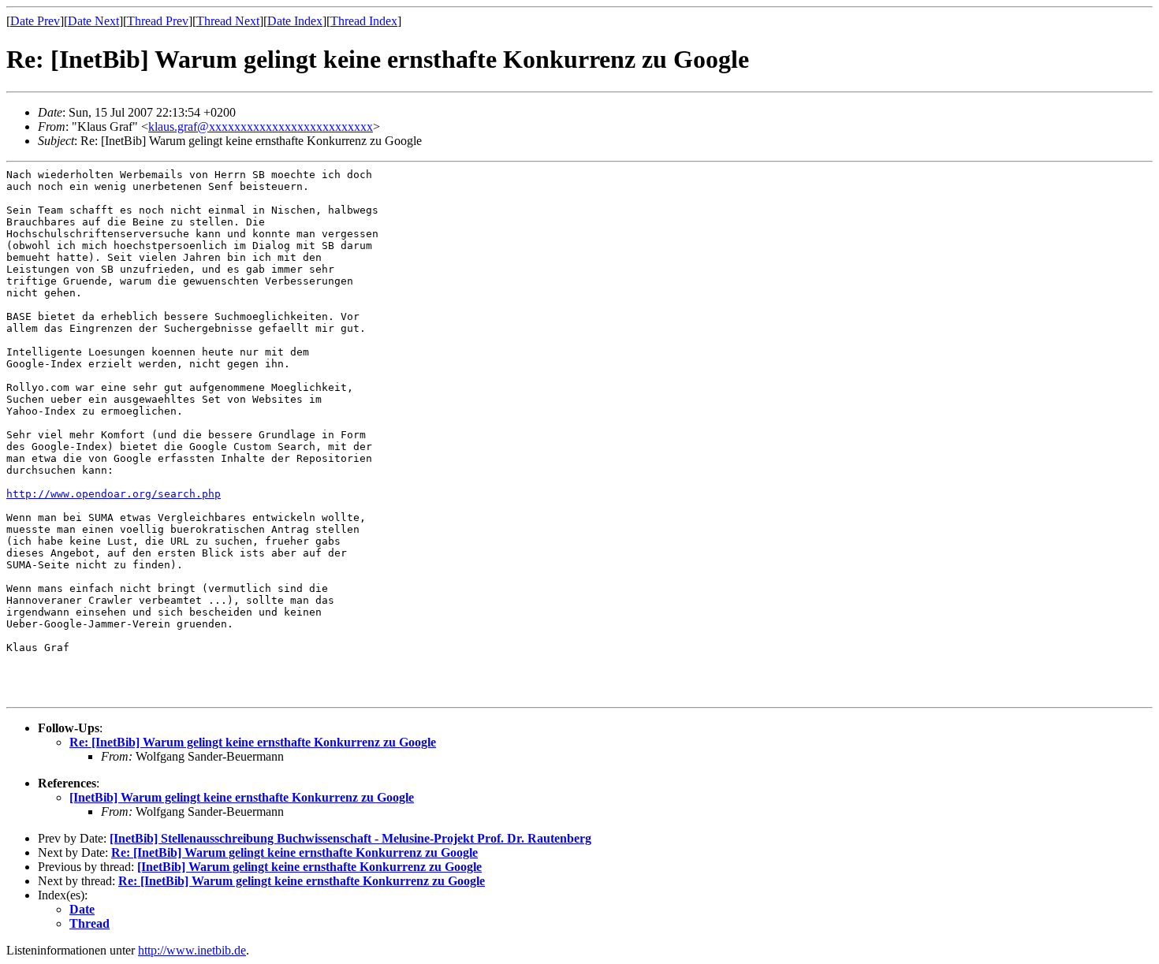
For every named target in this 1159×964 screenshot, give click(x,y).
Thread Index (363, 21)
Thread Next (227, 21)
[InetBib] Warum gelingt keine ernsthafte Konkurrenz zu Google (241, 797)
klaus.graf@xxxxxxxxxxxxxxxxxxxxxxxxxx (260, 126)
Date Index (294, 21)
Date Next (93, 21)
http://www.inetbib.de (192, 950)
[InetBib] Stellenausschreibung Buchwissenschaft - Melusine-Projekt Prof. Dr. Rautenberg (350, 838)
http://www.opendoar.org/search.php (113, 494)
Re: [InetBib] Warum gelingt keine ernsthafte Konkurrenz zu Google (252, 742)
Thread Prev (157, 21)
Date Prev (35, 21)
